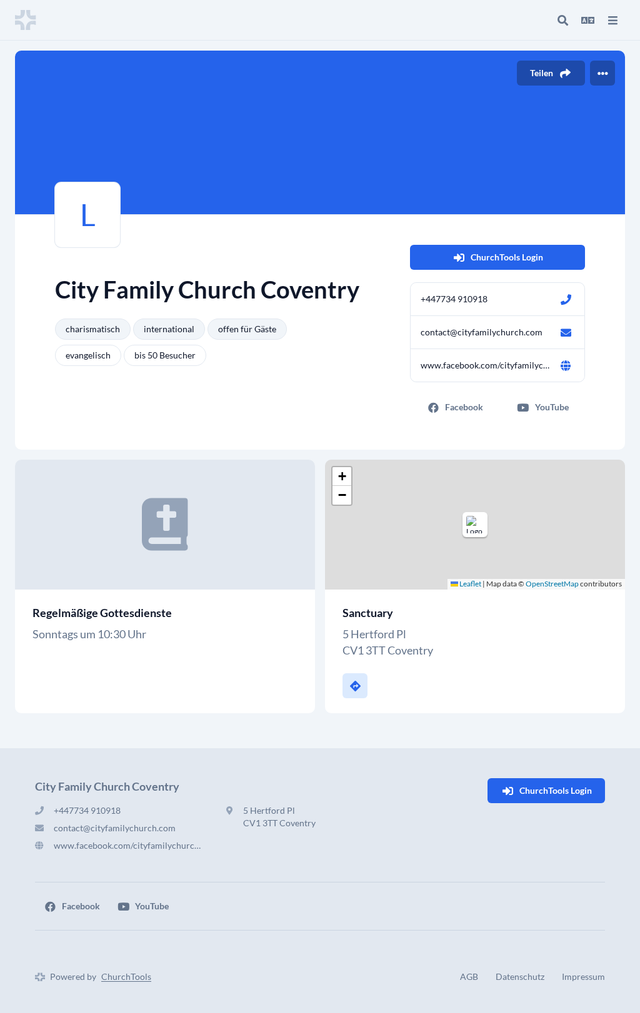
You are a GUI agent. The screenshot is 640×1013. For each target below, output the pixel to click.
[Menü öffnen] (612, 19)
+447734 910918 (454, 299)
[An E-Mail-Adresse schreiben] (565, 332)
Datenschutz (520, 976)
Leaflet (469, 583)
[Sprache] (587, 19)
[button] (475, 524)
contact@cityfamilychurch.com (481, 332)
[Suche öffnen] (562, 19)
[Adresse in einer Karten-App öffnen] (355, 685)
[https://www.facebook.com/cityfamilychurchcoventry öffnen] (565, 365)
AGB (469, 976)
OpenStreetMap (552, 583)
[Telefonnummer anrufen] (565, 299)
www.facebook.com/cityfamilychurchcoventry (485, 365)
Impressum (583, 976)
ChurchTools (126, 976)
